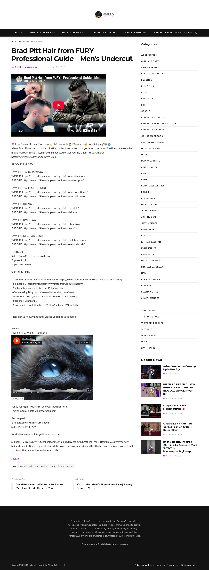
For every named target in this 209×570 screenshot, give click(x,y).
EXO (143, 173)
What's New (148, 335)
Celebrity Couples (103, 32)
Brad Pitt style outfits (62, 466)
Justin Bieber (149, 223)
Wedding (146, 329)
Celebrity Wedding (135, 32)
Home (18, 32)
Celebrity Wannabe (26, 67)
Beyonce (146, 80)
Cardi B (145, 111)
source (15, 458)
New (143, 273)
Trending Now (150, 317)
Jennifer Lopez (150, 210)
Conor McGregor (152, 136)
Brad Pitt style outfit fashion (33, 466)
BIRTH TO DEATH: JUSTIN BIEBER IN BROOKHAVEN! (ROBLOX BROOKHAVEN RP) (179, 389)
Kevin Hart (148, 235)
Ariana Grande (150, 67)
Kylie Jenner (148, 248)
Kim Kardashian (151, 242)
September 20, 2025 (54, 67)
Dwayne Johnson (151, 161)
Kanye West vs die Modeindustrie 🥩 (174, 407)
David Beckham (150, 148)
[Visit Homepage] (104, 14)
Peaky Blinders (150, 279)
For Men (146, 192)
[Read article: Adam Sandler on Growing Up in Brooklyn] (151, 372)
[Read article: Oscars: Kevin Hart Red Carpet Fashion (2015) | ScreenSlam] (151, 429)
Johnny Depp (149, 217)
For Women (148, 198)
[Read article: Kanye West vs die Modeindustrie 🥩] (151, 411)
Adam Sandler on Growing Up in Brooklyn (179, 368)
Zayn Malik (148, 348)
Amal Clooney (150, 61)
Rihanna (146, 285)
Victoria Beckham (152, 323)
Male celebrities (72, 32)
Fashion (146, 179)
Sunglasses (148, 310)
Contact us (161, 565)
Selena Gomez (149, 292)
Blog (144, 92)
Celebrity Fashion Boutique (172, 32)
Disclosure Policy (189, 565)
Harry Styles (149, 204)
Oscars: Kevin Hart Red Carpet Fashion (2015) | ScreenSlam (177, 426)
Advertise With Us (143, 565)
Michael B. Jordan (152, 267)
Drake (145, 154)
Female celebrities (41, 32)
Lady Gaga (147, 254)
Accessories (149, 55)
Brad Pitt (39, 41)
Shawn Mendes (150, 298)
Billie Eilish (148, 86)
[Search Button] (196, 33)
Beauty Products (152, 73)
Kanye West (148, 229)
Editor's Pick (149, 167)
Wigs (144, 341)
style (144, 304)
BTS (143, 105)
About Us (173, 565)
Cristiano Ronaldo (153, 142)
